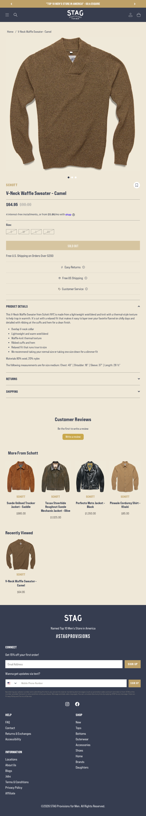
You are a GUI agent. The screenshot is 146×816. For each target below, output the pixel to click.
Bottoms (81, 733)
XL (48, 232)
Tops (78, 728)
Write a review (73, 436)
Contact (10, 728)
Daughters (82, 767)
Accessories (83, 745)
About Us (10, 765)
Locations (11, 759)
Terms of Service (25, 696)
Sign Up (133, 664)
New (78, 722)
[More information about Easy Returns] (83, 267)
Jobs (8, 776)
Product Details (17, 306)
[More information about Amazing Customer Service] (86, 289)
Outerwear (82, 739)
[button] (134, 4)
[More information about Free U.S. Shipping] (86, 278)
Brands (80, 762)
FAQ (7, 722)
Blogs (8, 771)
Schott (11, 185)
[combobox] (11, 683)
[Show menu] (7, 15)
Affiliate (10, 793)
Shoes (79, 750)
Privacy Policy (13, 787)
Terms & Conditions (17, 782)
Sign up (134, 683)
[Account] (130, 15)
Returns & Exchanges (18, 733)
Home (10, 31)
